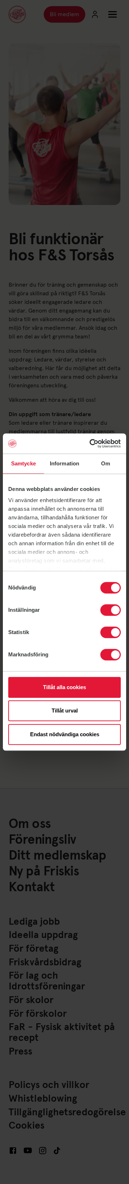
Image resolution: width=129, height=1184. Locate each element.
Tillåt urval (65, 710)
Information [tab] (64, 463)
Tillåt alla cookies (64, 687)
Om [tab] (105, 463)
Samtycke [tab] (23, 463)
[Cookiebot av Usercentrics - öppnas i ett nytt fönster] (91, 443)
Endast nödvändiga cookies (64, 734)
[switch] (110, 610)
